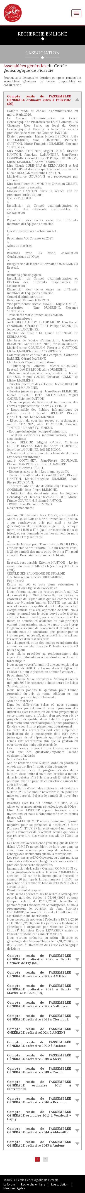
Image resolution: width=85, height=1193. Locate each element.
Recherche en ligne (33, 1184)
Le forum (9, 1184)
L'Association (59, 1184)
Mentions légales (14, 1188)
